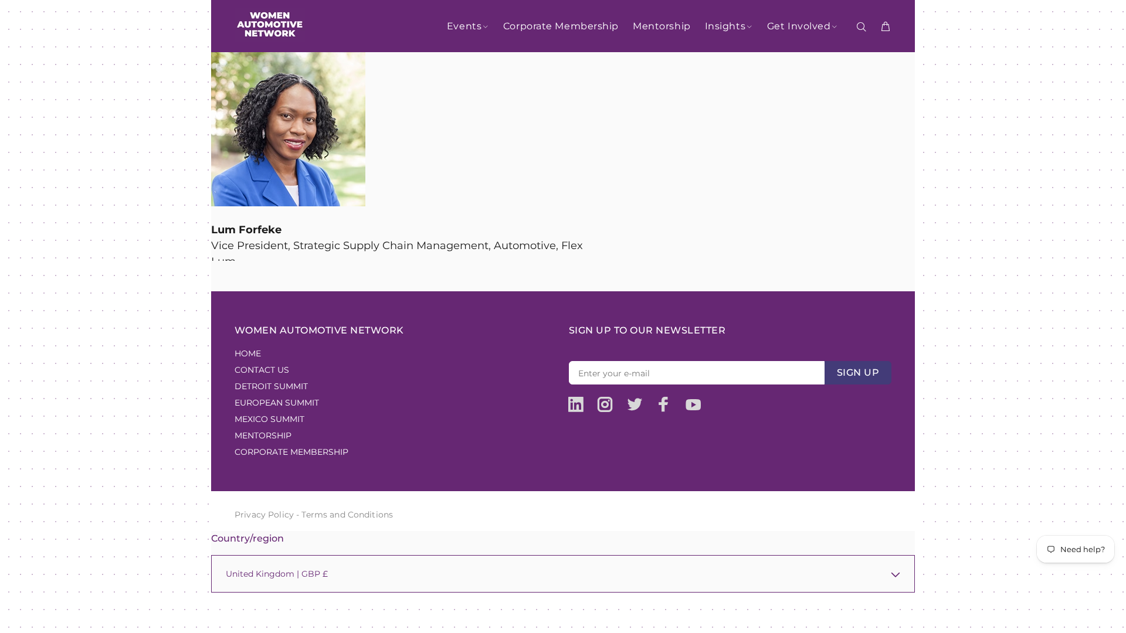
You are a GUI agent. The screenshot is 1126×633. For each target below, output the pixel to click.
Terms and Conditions (347, 514)
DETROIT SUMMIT (271, 386)
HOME (248, 353)
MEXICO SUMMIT (269, 419)
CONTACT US (262, 370)
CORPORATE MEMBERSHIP (291, 452)
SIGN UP (858, 372)
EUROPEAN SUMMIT (277, 402)
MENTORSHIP (263, 435)
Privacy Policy (264, 514)
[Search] (864, 27)
